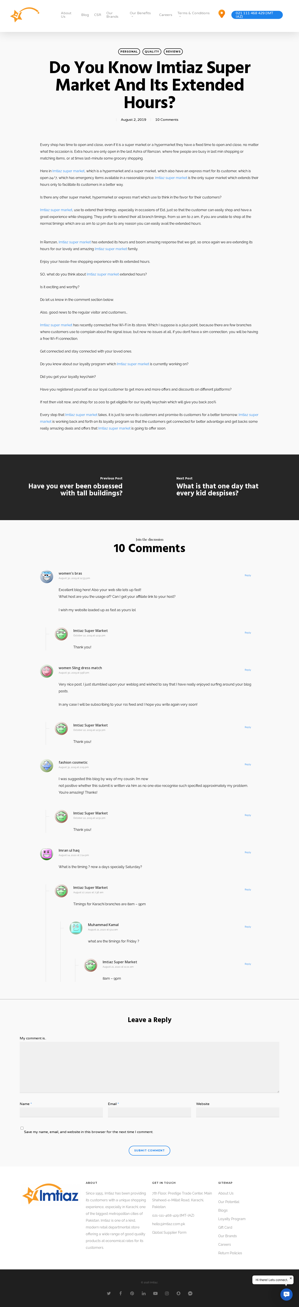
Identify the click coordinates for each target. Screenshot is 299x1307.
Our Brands (112, 14)
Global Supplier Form (169, 1232)
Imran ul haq (69, 850)
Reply (248, 575)
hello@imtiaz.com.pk (168, 1224)
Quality (152, 51)
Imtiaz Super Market (90, 630)
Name (26, 1104)
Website (202, 1104)
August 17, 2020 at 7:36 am (88, 892)
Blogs (223, 1210)
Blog (85, 15)
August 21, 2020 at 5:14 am (103, 929)
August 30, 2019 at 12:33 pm (74, 578)
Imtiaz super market (68, 171)
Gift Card (225, 1227)
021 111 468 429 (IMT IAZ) (254, 14)
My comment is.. (33, 1038)
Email (113, 1104)
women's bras (70, 573)
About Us (66, 14)
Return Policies (230, 1253)
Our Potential (228, 1202)
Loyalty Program (232, 1219)
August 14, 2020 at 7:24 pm (74, 855)
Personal (129, 51)
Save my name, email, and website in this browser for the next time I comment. (88, 1132)
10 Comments (166, 120)
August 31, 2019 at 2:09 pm (74, 767)
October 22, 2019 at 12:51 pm (89, 635)
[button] (286, 1294)
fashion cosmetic (73, 762)
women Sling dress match (80, 667)
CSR (97, 15)
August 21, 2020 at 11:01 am (118, 966)
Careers (165, 15)
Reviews (173, 51)
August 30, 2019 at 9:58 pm (74, 672)
